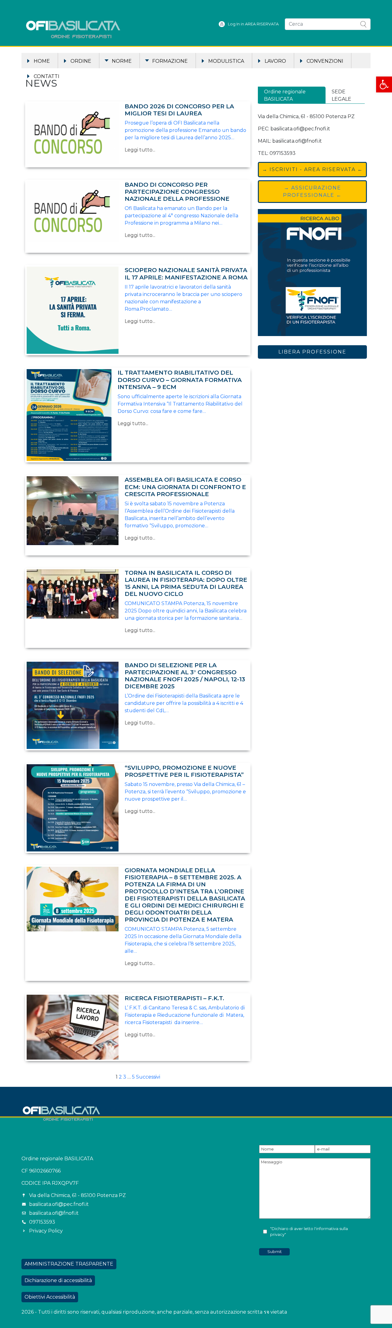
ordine (80, 61)
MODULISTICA (226, 61)
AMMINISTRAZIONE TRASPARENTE (68, 1264)
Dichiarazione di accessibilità (58, 1280)
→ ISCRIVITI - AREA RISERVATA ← (312, 169)
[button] (384, 84)
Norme (122, 61)
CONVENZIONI (325, 61)
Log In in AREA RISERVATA (253, 24)
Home (42, 61)
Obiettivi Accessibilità (49, 1297)
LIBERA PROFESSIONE (312, 352)
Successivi (148, 1077)
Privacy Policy (46, 1231)
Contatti (46, 76)
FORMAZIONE (170, 61)
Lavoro (275, 61)
